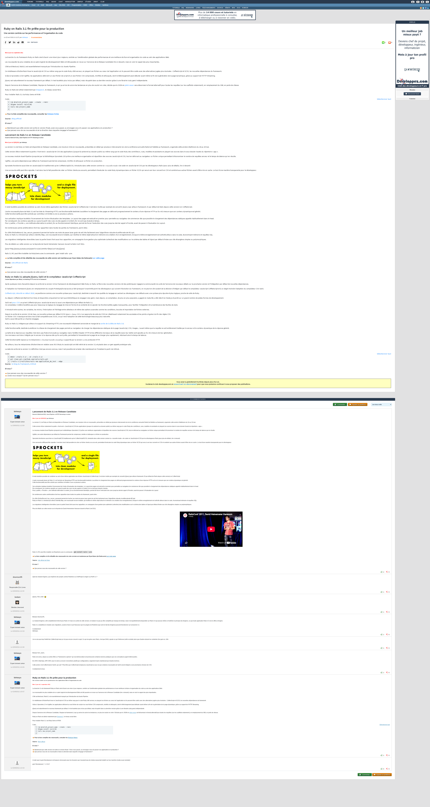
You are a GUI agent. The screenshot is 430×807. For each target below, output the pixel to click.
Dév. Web (62, 5)
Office (91, 5)
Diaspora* (40, 90)
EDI (68, 5)
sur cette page (98, 258)
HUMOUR (245, 8)
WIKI (233, 8)
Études (88, 2)
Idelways (25, 37)
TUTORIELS (176, 8)
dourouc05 (17, 577)
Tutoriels (39, 2)
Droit (95, 2)
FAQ (47, 2)
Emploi (80, 2)
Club (102, 2)
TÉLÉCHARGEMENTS (208, 8)
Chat (60, 2)
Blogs (53, 2)
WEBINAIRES (190, 8)
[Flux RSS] (421, 8)
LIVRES (198, 8)
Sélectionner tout (384, 99)
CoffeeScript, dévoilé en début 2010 (19, 293)
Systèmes (105, 5)
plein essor (129, 85)
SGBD (85, 5)
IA (38, 5)
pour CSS (16, 303)
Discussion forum (413, 94)
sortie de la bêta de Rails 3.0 (112, 324)
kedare (17, 597)
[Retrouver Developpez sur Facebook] (426, 8)
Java (55, 5)
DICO (238, 8)
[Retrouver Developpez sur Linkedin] (428, 8)
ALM (42, 5)
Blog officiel (17, 119)
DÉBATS (227, 8)
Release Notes (53, 114)
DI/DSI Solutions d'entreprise (20, 5)
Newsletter (70, 2)
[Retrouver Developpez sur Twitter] (423, 8)
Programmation (76, 5)
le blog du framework (20, 364)
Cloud (33, 5)
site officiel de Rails (20, 263)
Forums (30, 2)
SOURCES (220, 8)
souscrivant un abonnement (185, 384)
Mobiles (97, 5)
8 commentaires (36, 37)
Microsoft (49, 5)
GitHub (33, 364)
